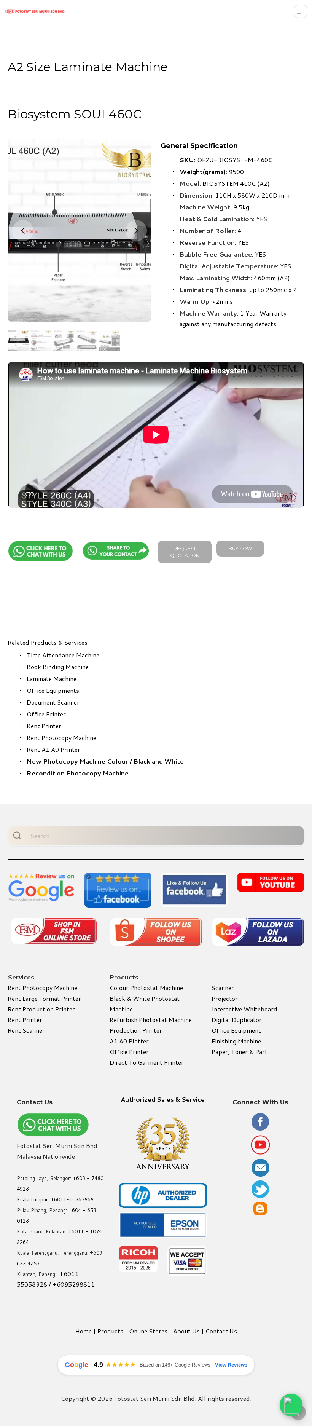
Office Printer (46, 714)
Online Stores (148, 1331)
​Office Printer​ (129, 1051)
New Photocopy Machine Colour (77, 761)
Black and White (159, 761)
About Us (186, 1331)
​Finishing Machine (236, 1041)
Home (83, 1331)
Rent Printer (44, 725)
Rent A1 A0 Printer (53, 749)
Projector (225, 998)
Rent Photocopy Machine (61, 737)
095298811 (77, 1284)
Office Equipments (53, 690)
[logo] (35, 11)
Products (110, 1331)
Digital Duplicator (237, 1019)
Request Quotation (184, 552)
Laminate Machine (51, 678)
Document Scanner (53, 702)
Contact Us (221, 1331)
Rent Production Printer (41, 1009)
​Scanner (223, 987)
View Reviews (231, 1365)
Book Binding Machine (58, 666)
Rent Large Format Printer (44, 998)
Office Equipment (236, 1030)
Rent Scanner (26, 1030)
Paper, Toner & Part (239, 1051)
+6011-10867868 (72, 1199)
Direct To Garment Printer (147, 1062)
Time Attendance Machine (63, 655)
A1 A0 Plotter (129, 1041)
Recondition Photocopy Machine (78, 773)
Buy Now (240, 548)
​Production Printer (136, 1030)
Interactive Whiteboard (244, 1009)
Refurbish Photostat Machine (151, 1019)
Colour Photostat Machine (146, 987)
